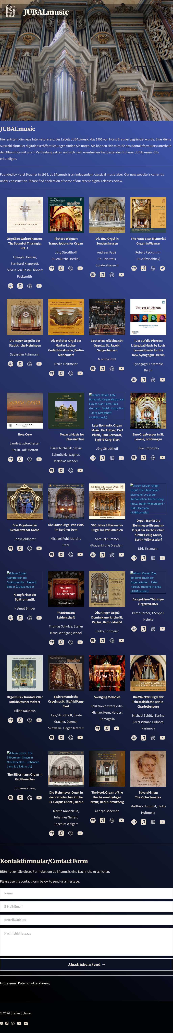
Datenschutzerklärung (34, 983)
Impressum (8, 983)
